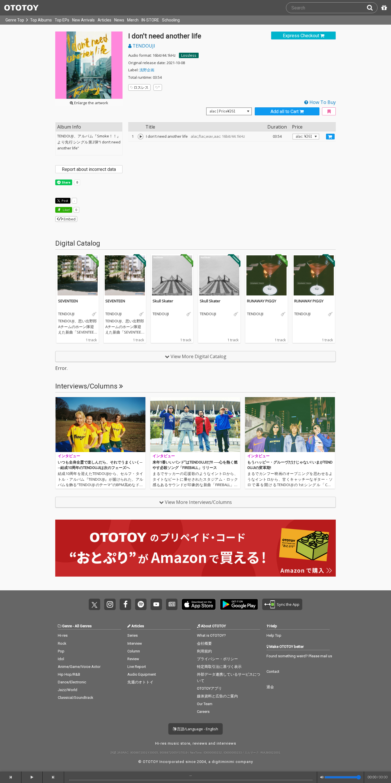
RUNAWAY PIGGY (261, 300)
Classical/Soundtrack (75, 697)
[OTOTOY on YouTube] (156, 604)
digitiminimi (223, 762)
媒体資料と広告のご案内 (217, 696)
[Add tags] (157, 87)
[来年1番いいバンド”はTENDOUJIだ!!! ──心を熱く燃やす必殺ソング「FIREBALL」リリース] (195, 424)
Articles (104, 20)
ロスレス (141, 87)
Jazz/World (67, 690)
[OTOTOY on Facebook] (125, 604)
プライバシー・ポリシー (217, 659)
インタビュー (69, 456)
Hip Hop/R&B (69, 674)
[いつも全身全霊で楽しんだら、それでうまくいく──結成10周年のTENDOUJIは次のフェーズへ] (100, 424)
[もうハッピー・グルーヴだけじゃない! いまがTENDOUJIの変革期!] (290, 424)
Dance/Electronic (72, 682)
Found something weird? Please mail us (299, 656)
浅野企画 (146, 69)
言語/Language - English (197, 728)
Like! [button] (66, 210)
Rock (62, 643)
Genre (67, 626)
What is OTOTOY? (211, 635)
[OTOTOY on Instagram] (110, 604)
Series (132, 635)
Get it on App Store (198, 604)
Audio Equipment (141, 674)
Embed (69, 219)
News (119, 20)
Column (133, 651)
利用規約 (204, 651)
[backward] (10, 777)
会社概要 (204, 643)
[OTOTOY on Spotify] (141, 604)
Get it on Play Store (239, 604)
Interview (134, 643)
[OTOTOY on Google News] (171, 604)
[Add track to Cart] (330, 136)
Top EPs (62, 20)
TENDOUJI (143, 46)
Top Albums (41, 20)
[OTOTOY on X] (94, 604)
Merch (133, 20)
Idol (61, 659)
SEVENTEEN (68, 300)
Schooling (171, 20)
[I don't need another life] (140, 136)
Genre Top (14, 20)
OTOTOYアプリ (209, 688)
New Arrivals (83, 20)
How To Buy (322, 102)
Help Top (273, 635)
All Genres (83, 626)
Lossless (188, 55)
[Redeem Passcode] (383, 8)
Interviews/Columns (87, 386)
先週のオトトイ (140, 682)
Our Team (204, 704)
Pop (61, 651)
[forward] (53, 777)
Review (133, 659)
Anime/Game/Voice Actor (79, 666)
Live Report (136, 666)
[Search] (372, 8)
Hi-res (63, 635)
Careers (203, 711)
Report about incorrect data (89, 169)
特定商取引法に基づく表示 (219, 666)
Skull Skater (163, 300)
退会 (270, 687)
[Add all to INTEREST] (329, 111)
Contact (272, 671)
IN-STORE (150, 20)
